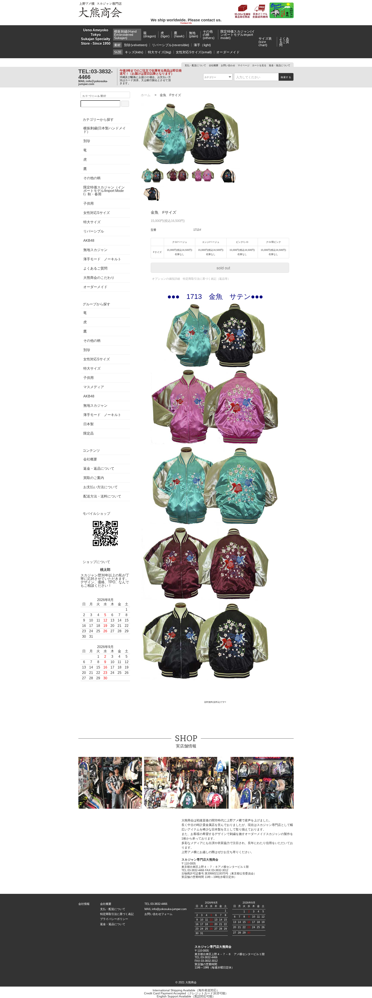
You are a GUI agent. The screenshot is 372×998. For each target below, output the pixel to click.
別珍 (86, 141)
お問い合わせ (228, 65)
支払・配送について (195, 65)
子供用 (88, 203)
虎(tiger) (165, 34)
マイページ (244, 65)
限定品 (88, 433)
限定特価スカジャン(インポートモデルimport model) (237, 35)
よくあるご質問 (284, 42)
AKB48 (88, 240)
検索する (286, 77)
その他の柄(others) (209, 35)
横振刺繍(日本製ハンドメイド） (104, 130)
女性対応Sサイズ (96, 213)
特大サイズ (92, 222)
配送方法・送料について (102, 496)
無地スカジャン (95, 250)
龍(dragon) (149, 34)
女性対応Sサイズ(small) (194, 52)
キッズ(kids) (134, 52)
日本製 (88, 424)
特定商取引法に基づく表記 (117, 914)
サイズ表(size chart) (265, 42)
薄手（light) (202, 45)
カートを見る (259, 65)
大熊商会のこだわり (98, 277)
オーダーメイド (228, 52)
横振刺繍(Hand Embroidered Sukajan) (125, 35)
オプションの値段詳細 (166, 278)
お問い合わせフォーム (158, 914)
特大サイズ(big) (159, 52)
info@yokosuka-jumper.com (93, 83)
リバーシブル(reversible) (170, 45)
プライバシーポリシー (114, 919)
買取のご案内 (93, 478)
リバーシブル (93, 231)
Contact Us (186, 23)
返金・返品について (279, 65)
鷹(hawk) (179, 34)
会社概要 (213, 65)
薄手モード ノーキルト (102, 259)
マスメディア (93, 387)
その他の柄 (92, 178)
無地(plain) (193, 34)
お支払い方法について (100, 487)
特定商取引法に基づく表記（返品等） (206, 278)
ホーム (145, 95)
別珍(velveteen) (135, 45)
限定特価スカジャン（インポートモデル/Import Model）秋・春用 (104, 191)
